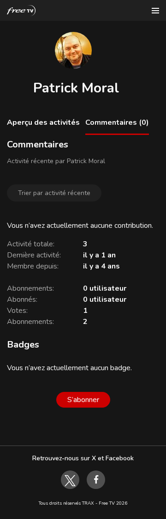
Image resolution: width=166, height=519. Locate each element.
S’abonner (83, 400)
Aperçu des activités (43, 122)
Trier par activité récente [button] (54, 193)
